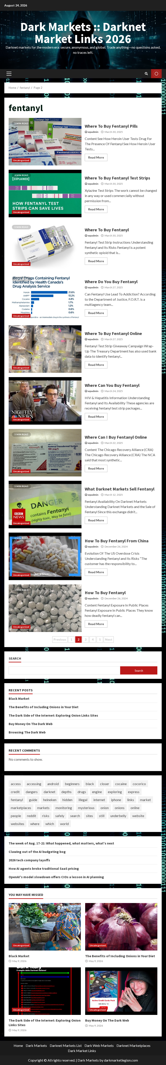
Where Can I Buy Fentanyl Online (45, 452)
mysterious (86, 808)
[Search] (146, 74)
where (34, 824)
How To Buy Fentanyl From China (45, 556)
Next (108, 639)
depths (66, 792)
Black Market (19, 698)
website (138, 816)
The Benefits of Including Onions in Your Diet (43, 707)
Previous (60, 639)
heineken (49, 800)
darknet (49, 792)
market (145, 800)
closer (104, 784)
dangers (32, 792)
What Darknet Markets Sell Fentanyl (45, 504)
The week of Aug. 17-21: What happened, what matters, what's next (61, 843)
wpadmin (93, 131)
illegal (82, 800)
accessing (34, 784)
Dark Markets (36, 1045)
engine (97, 792)
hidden (67, 800)
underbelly (118, 816)
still (101, 816)
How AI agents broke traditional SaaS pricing (44, 868)
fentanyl (17, 800)
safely (59, 816)
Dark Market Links (82, 1051)
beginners (72, 784)
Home (18, 1045)
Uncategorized (21, 160)
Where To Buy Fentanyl (45, 245)
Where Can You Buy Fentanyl (45, 401)
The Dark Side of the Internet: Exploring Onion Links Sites (53, 715)
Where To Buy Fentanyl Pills (45, 141)
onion (105, 808)
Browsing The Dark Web (27, 732)
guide (33, 800)
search (75, 816)
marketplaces (21, 808)
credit (15, 792)
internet (99, 800)
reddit (31, 816)
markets (43, 808)
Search (15, 658)
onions (119, 808)
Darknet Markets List (66, 1045)
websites (17, 824)
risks (45, 816)
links (130, 800)
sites (89, 816)
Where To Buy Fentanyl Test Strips (45, 193)
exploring (115, 792)
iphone (116, 800)
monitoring (64, 808)
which (49, 824)
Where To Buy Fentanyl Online (45, 349)
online (135, 808)
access (16, 784)
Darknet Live (156, 73)
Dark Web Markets (99, 1045)
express (133, 792)
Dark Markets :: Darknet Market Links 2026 (83, 32)
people (16, 816)
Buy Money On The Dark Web (31, 724)
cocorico (139, 784)
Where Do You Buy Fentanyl (45, 297)
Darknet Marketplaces (133, 1045)
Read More (96, 157)
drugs (82, 792)
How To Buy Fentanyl (45, 608)
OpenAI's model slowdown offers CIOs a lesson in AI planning (56, 877)
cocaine (121, 784)
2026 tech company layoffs (29, 860)
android (53, 784)
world (64, 824)
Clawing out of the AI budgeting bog (37, 851)
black (90, 784)
